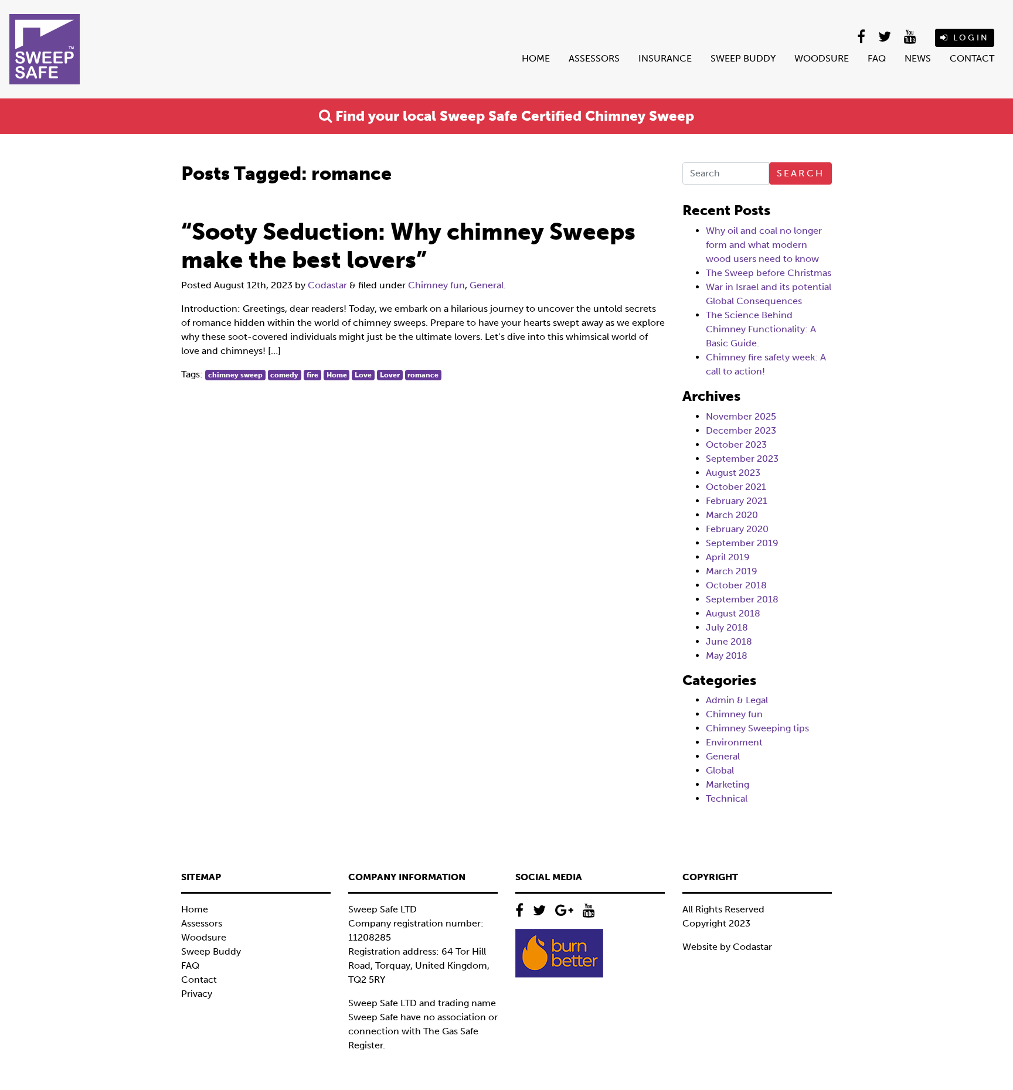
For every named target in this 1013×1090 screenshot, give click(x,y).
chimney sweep (235, 375)
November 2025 (741, 416)
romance (422, 375)
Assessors (594, 58)
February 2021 (736, 500)
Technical (726, 798)
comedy (284, 375)
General (487, 285)
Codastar (327, 285)
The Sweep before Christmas (768, 272)
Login (969, 38)
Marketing (727, 784)
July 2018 (727, 627)
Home (536, 58)
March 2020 (732, 514)
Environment (734, 742)
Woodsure (821, 58)
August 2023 (733, 472)
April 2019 (728, 557)
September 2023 (742, 458)
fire (312, 375)
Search (800, 173)
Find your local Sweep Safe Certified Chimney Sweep (513, 115)
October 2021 (736, 486)
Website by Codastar (727, 946)
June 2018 (729, 641)
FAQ (877, 58)
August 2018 (733, 613)
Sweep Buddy (743, 58)
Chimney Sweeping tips (757, 728)
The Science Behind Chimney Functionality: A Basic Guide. (761, 329)
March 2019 (731, 571)
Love (363, 375)
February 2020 (737, 528)
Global (720, 770)
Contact (972, 58)
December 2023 (741, 430)
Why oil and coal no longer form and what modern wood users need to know (764, 244)
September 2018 (742, 599)
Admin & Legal (737, 700)
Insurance (665, 58)
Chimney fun (436, 285)
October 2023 (736, 444)
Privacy (196, 993)
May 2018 (726, 655)
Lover (390, 375)
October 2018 (736, 585)
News (918, 58)
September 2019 (742, 543)
